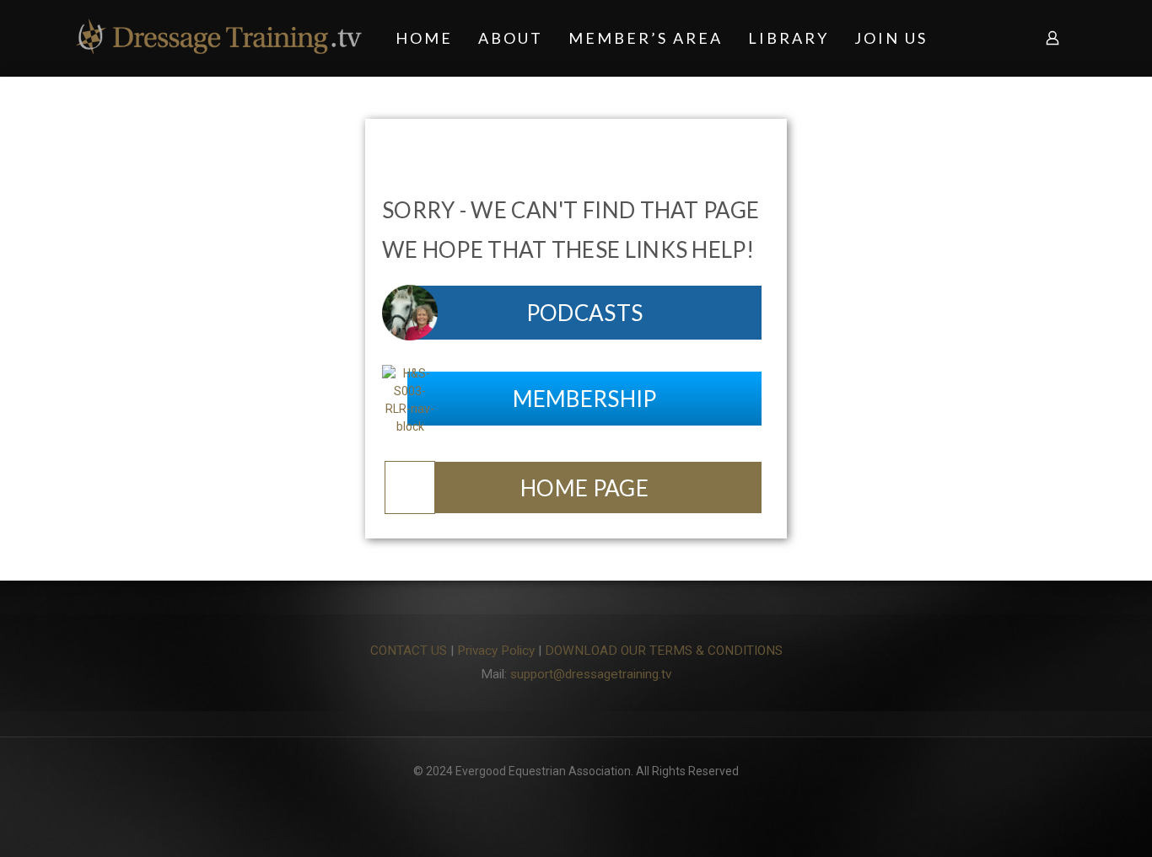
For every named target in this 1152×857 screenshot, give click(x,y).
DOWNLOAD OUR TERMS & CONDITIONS (664, 650)
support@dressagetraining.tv (590, 674)
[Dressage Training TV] (219, 38)
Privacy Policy (496, 650)
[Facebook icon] (576, 797)
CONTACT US (408, 650)
